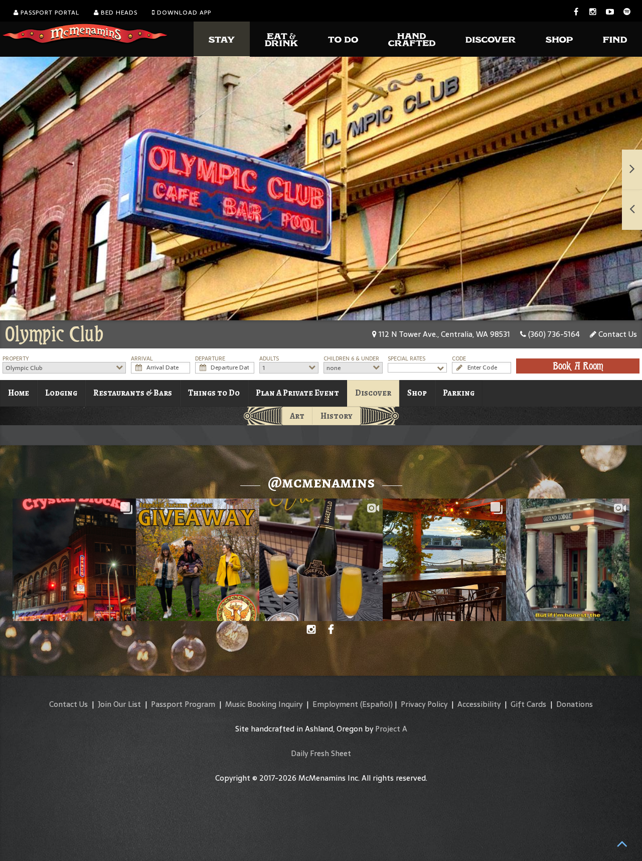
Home (18, 393)
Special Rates (406, 358)
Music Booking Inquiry (263, 704)
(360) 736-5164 (553, 334)
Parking (458, 393)
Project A (391, 728)
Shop (417, 393)
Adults (269, 358)
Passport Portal (49, 13)
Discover (373, 393)
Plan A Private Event (297, 393)
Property (16, 358)
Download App (183, 13)
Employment (335, 704)
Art (297, 416)
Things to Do (214, 393)
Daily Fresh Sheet (321, 753)
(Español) (376, 704)
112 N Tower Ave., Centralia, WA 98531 (443, 334)
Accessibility (479, 704)
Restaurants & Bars (132, 393)
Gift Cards (528, 704)
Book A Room (578, 366)
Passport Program (183, 704)
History (336, 416)
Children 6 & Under (351, 358)
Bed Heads (118, 13)
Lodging (61, 393)
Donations (574, 704)
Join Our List (119, 704)
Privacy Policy (424, 704)
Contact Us (616, 334)
